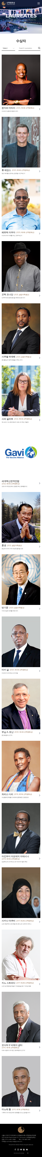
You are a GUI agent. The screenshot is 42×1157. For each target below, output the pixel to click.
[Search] (39, 48)
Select (5, 48)
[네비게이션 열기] (38, 3)
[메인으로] (8, 3)
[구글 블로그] (24, 1149)
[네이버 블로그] (27, 1149)
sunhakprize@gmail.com (14, 1141)
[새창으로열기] (15, 1149)
